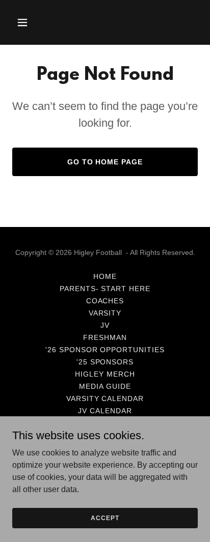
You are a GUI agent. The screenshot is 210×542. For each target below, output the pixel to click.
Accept (105, 517)
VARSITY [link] (105, 313)
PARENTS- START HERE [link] (105, 288)
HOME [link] (105, 276)
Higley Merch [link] (105, 374)
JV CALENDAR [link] (105, 411)
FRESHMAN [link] (105, 337)
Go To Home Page (105, 162)
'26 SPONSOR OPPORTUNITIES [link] (105, 350)
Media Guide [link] (105, 386)
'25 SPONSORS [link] (105, 362)
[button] (26, 22)
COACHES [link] (105, 301)
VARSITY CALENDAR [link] (105, 398)
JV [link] (105, 325)
